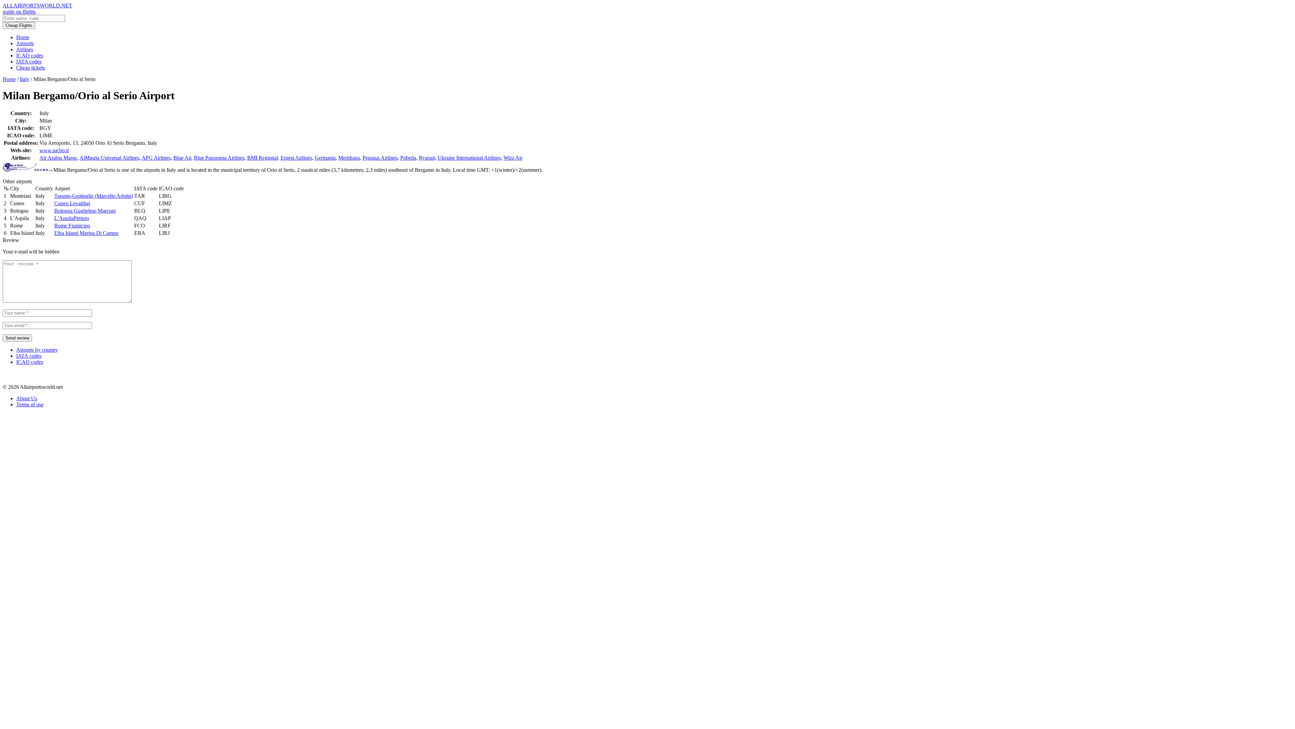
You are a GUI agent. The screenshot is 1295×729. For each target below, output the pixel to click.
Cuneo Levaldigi (72, 203)
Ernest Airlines (296, 158)
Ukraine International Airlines (469, 158)
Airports (25, 43)
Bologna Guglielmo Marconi (85, 211)
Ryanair (427, 158)
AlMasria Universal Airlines (109, 158)
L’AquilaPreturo (71, 218)
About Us (26, 398)
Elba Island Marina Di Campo (86, 233)
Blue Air (182, 158)
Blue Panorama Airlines (219, 158)
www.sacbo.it (54, 150)
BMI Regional (262, 158)
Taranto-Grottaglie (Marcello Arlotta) (93, 196)
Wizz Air (512, 158)
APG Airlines (156, 158)
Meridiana (349, 158)
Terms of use (30, 404)
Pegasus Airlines (380, 158)
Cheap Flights (18, 25)
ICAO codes (29, 55)
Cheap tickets (30, 68)
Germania (325, 158)
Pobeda (408, 158)
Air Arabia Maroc (58, 158)
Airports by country (37, 350)
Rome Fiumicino (72, 225)
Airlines (24, 49)
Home (22, 37)
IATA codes (28, 61)
